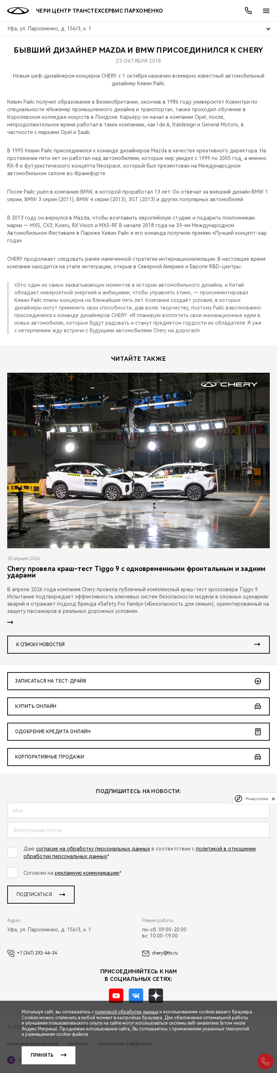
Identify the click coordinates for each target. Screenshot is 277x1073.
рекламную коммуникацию (87, 873)
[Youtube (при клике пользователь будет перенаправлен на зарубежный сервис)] (116, 995)
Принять (42, 1055)
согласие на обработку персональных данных (93, 849)
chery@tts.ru (165, 953)
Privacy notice (257, 799)
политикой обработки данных (126, 1011)
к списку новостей (40, 644)
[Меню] (266, 11)
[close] (273, 798)
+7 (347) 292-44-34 (37, 953)
